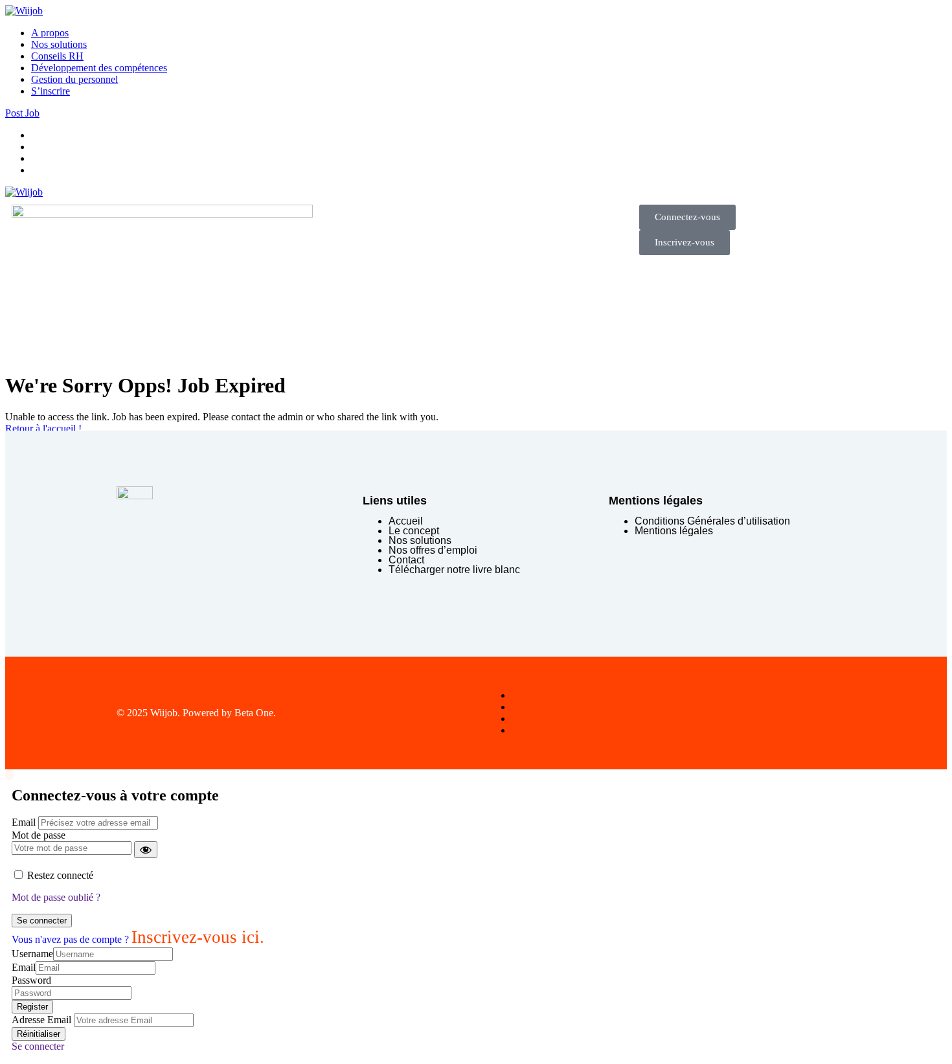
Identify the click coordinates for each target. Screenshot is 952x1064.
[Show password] (145, 849)
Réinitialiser (38, 1034)
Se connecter (42, 920)
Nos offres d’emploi (433, 550)
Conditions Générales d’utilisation (712, 520)
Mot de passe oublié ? (56, 897)
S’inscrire (50, 90)
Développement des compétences (99, 67)
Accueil (406, 520)
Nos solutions (59, 44)
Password (31, 980)
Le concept (414, 530)
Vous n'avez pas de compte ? (138, 939)
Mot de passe (38, 835)
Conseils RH (57, 56)
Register (32, 1007)
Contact (406, 559)
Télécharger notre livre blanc (454, 569)
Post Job (22, 113)
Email (24, 822)
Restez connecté (60, 875)
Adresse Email (41, 1019)
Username (32, 953)
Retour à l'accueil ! (43, 428)
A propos (50, 32)
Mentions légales (674, 530)
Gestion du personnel (74, 79)
